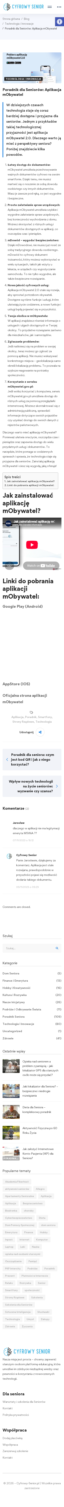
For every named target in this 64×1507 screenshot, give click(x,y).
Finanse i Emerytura (32, 980)
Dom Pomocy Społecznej (19, 1225)
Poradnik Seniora (32, 1016)
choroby (29, 1210)
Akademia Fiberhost (17, 1181)
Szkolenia (37, 1297)
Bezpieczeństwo (32, 1203)
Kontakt (8, 1408)
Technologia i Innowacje (19, 23)
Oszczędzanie (13, 1261)
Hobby (44, 1232)
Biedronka (11, 1210)
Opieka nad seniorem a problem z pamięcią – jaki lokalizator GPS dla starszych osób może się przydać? (40, 1068)
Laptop (9, 1246)
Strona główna (11, 19)
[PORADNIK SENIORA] (11, 1149)
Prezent (10, 1275)
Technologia (43, 721)
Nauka (35, 1246)
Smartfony (45, 717)
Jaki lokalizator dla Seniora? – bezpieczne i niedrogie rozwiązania (40, 1091)
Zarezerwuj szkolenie (15, 1451)
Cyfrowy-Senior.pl (28, 1483)
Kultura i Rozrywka (32, 995)
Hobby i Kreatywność (32, 988)
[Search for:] (32, 948)
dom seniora (48, 1225)
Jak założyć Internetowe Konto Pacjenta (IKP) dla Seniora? (38, 1153)
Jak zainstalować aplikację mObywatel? (31, 481)
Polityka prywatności (16, 1415)
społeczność (32, 1290)
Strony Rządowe (23, 721)
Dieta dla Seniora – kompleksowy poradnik (37, 1109)
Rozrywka (25, 1282)
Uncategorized (32, 1031)
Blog (26, 19)
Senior (42, 1282)
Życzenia (27, 1326)
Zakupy (45, 1319)
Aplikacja (17, 717)
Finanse (28, 1232)
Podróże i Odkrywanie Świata (32, 1009)
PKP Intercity (13, 1268)
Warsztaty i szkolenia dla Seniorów (24, 1401)
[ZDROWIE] (11, 1061)
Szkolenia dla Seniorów (18, 1304)
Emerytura (11, 1232)
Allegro (40, 1188)
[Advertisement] (32, 647)
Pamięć (33, 1261)
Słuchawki (43, 1311)
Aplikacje (10, 1203)
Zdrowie (32, 1038)
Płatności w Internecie (35, 1275)
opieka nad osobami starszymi (22, 1254)
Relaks (9, 1282)
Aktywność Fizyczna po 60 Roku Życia (40, 1130)
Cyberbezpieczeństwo (18, 1217)
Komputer (42, 1239)
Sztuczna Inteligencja (18, 1311)
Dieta (42, 1217)
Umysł (30, 1319)
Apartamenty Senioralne (19, 1196)
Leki (22, 1246)
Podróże (32, 1268)
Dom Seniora (32, 973)
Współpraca (10, 1444)
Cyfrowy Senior (26, 855)
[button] (59, 21)
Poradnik (31, 717)
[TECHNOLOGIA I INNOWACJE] (11, 1086)
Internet (24, 1239)
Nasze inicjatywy (32, 1002)
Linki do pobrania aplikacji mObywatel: (30, 485)
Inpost (9, 1239)
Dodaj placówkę (13, 1438)
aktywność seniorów (17, 1188)
